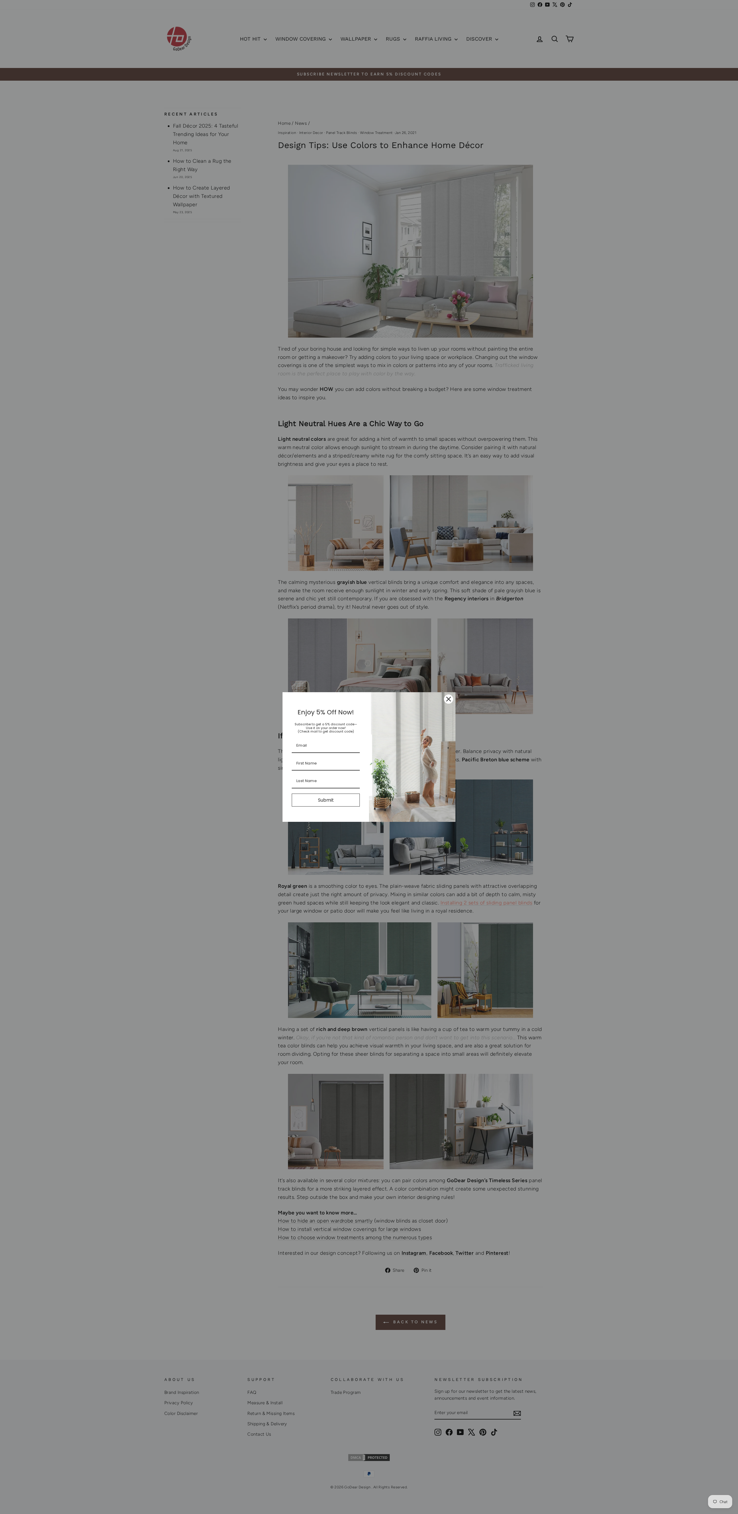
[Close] (448, 699)
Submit (326, 800)
